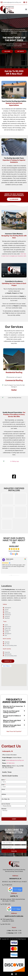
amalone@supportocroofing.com (15, 760)
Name (3, 779)
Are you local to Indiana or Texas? (12, 716)
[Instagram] (16, 974)
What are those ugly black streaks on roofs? (12, 721)
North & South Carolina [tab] (10, 776)
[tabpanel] (14, 761)
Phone (3, 789)
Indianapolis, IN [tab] (7, 751)
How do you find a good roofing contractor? (11, 711)
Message (3, 808)
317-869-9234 (10, 763)
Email (3, 784)
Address (3, 794)
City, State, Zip (5, 799)
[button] (26, 9)
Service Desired (5, 803)
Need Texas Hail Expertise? (14, 731)
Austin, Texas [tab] (6, 772)
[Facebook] (12, 974)
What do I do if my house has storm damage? (13, 707)
